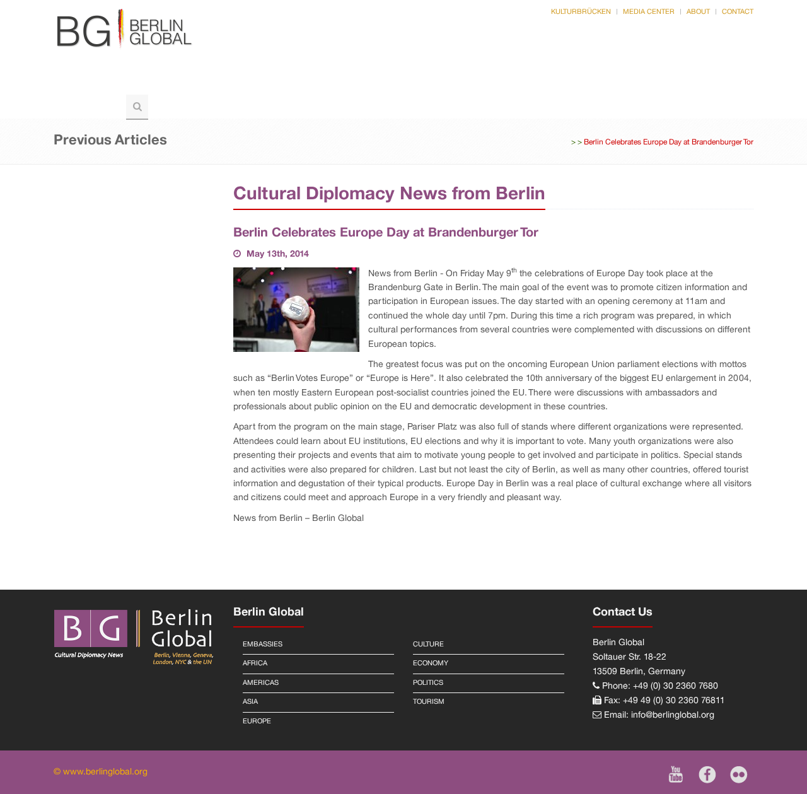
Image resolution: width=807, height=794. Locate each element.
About (698, 12)
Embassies (262, 644)
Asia (250, 702)
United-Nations (424, 81)
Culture (589, 81)
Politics (187, 81)
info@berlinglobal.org (672, 715)
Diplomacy (328, 81)
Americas (261, 683)
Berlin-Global (101, 81)
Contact (737, 12)
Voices (254, 81)
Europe (257, 721)
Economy (430, 663)
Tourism (86, 106)
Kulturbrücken (581, 12)
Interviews (668, 81)
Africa (255, 663)
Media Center (649, 12)
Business (516, 81)
